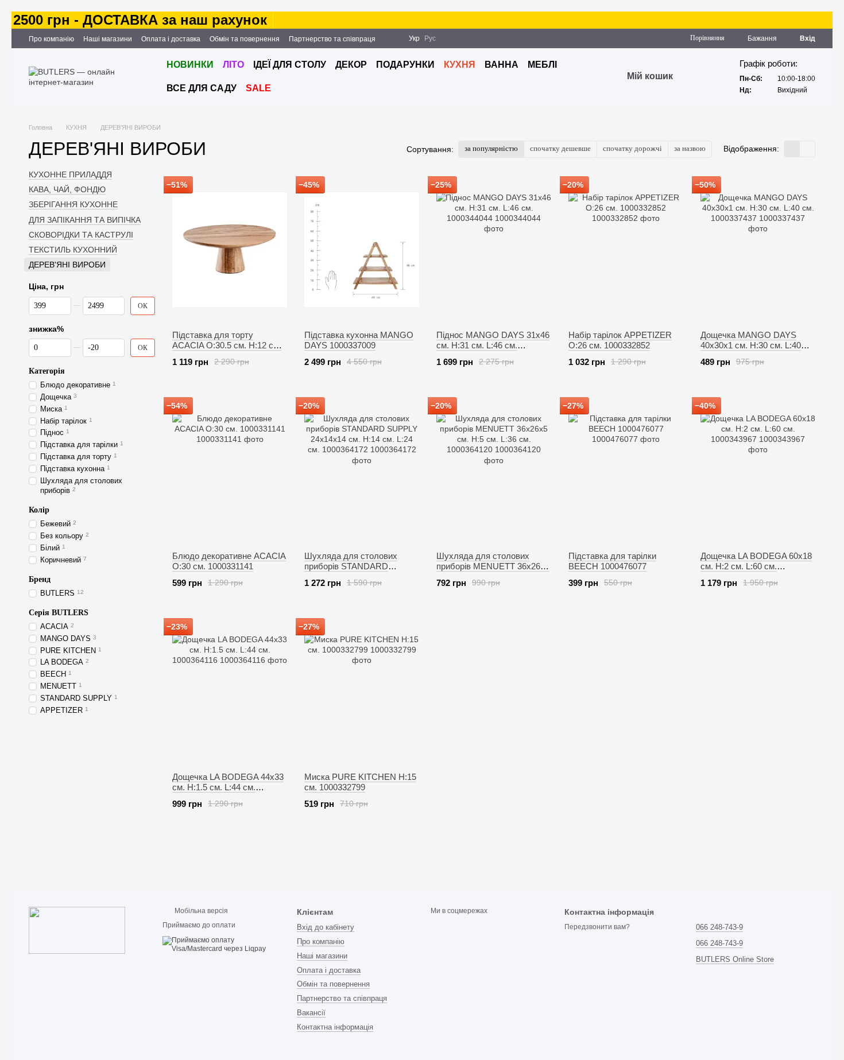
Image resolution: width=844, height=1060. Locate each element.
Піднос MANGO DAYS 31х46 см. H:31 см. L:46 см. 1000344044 (492, 345)
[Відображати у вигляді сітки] (792, 149)
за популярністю (491, 148)
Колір (39, 510)
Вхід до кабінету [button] (325, 927)
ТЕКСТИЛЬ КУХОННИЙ (73, 249)
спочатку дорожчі (632, 148)
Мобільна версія (200, 911)
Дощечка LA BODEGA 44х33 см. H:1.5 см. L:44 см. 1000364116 (228, 787)
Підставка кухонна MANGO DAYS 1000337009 (358, 340)
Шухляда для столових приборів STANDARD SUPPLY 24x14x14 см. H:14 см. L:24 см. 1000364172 (358, 571)
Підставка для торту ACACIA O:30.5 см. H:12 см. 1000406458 (226, 345)
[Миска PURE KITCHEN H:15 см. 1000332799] (361, 691)
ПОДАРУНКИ (405, 64)
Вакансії (311, 1012)
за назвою (690, 148)
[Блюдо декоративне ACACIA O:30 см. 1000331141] (229, 470)
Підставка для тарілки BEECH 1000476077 (612, 561)
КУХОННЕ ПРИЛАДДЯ (70, 174)
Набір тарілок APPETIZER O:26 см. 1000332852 (620, 340)
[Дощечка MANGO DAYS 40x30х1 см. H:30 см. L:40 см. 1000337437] (757, 249)
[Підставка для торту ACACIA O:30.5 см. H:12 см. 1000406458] (229, 249)
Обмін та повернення (245, 39)
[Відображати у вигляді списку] (807, 149)
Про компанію (51, 39)
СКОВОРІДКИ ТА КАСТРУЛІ (81, 234)
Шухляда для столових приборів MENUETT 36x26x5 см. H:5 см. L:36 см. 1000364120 (492, 571)
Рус (430, 38)
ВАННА (501, 64)
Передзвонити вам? (597, 927)
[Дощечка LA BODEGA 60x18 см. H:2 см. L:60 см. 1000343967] (757, 470)
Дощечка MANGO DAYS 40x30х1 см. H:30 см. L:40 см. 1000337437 (750, 345)
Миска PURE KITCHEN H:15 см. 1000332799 (360, 782)
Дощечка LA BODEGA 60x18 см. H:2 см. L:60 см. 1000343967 (756, 566)
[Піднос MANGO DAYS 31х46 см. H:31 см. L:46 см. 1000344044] (493, 249)
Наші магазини (107, 39)
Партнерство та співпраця (332, 39)
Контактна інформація (335, 1027)
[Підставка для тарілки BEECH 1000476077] (625, 470)
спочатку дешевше (560, 148)
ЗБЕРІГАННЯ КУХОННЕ (73, 204)
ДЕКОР (351, 64)
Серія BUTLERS (58, 612)
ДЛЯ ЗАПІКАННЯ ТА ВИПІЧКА (85, 219)
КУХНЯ (459, 64)
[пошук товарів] (693, 77)
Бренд (40, 578)
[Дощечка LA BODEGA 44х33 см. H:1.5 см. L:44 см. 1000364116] (229, 691)
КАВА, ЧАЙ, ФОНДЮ (67, 189)
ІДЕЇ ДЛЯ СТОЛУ (289, 64)
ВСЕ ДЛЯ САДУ (202, 88)
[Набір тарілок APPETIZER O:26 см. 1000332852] (625, 249)
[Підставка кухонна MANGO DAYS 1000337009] (361, 249)
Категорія (47, 370)
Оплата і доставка (170, 39)
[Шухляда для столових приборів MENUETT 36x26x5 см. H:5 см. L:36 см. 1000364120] (493, 470)
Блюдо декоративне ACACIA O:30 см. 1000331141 (229, 561)
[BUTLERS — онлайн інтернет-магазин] (77, 930)
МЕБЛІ (542, 64)
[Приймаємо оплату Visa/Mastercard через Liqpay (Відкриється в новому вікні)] (220, 945)
